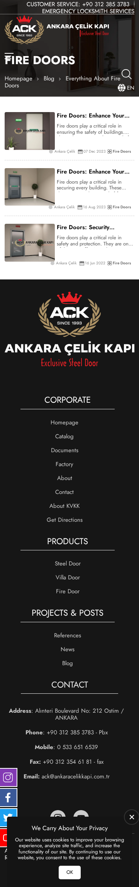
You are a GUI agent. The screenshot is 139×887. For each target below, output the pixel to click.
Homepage (64, 422)
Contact (64, 492)
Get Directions (65, 519)
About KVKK (64, 505)
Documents (64, 450)
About (64, 478)
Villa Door (68, 577)
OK (69, 872)
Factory (64, 464)
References (67, 635)
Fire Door (68, 591)
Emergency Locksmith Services (88, 11)
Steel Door (68, 563)
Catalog (64, 436)
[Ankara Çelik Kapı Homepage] (57, 30)
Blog (67, 663)
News (68, 649)
